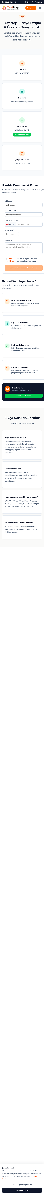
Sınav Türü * (9, 230)
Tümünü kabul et (22, 1190)
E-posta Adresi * (11, 210)
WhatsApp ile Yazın (22, 135)
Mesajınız (8, 241)
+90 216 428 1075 (10, 2)
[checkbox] (6, 259)
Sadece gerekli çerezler (22, 1184)
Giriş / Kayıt (30, 8)
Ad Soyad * (9, 201)
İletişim (39, 2)
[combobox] (12, 234)
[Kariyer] (32, 2)
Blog (28, 2)
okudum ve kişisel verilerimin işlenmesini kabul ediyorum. (22, 260)
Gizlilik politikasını (11, 260)
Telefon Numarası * (12, 220)
